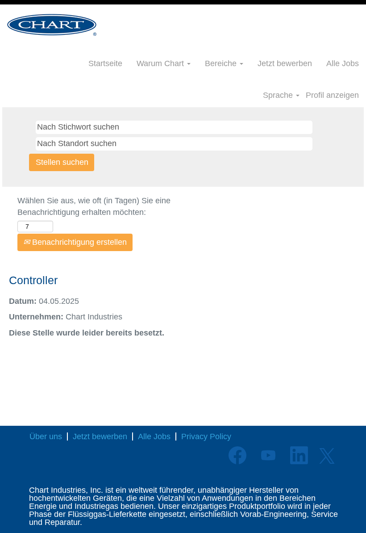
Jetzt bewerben (285, 63)
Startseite (105, 63)
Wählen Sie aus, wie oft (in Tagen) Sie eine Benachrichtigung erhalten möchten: (94, 206)
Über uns (45, 436)
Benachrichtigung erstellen (78, 242)
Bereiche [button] (222, 63)
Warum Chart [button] (161, 63)
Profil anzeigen (332, 95)
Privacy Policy (206, 436)
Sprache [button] (279, 95)
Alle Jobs (342, 63)
